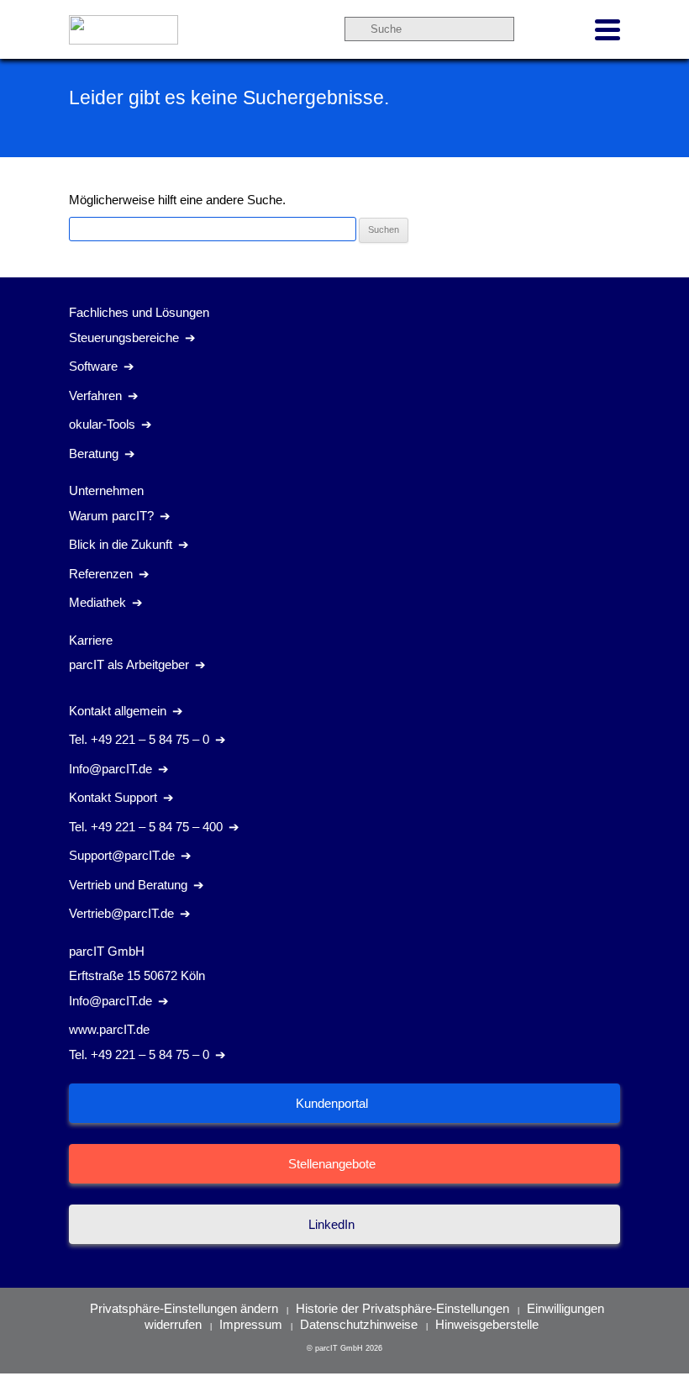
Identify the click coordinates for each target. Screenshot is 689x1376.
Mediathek (97, 602)
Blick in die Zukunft (120, 544)
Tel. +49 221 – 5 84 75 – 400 (146, 827)
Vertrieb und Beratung (128, 885)
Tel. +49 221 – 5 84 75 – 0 (139, 739)
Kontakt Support (113, 797)
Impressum (250, 1324)
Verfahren (95, 395)
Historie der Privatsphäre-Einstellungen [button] (402, 1308)
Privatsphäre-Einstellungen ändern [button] (184, 1308)
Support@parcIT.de (122, 855)
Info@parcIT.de (110, 769)
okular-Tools (102, 424)
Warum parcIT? (111, 516)
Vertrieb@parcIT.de (121, 913)
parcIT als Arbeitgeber (129, 664)
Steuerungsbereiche (124, 337)
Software (93, 366)
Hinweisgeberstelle (487, 1324)
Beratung (93, 453)
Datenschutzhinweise (359, 1324)
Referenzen (101, 574)
